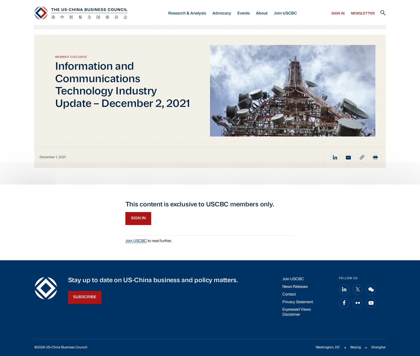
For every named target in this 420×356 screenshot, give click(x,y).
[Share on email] (348, 157)
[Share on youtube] (371, 303)
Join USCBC (285, 13)
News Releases (295, 287)
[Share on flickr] (358, 303)
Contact (289, 294)
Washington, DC (328, 347)
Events (243, 13)
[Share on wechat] (371, 289)
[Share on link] (362, 157)
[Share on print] (375, 157)
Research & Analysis (187, 13)
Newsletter (363, 13)
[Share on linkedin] (335, 157)
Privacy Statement (297, 302)
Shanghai (378, 347)
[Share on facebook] (344, 303)
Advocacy (221, 13)
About (262, 13)
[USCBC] (80, 12)
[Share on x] (358, 289)
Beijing (355, 347)
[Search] (383, 13)
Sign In (338, 13)
